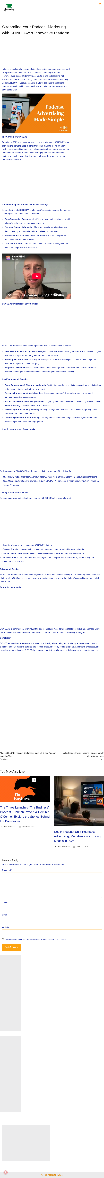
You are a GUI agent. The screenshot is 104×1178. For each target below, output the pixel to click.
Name (5, 902)
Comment (7, 870)
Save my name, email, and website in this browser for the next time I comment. (36, 939)
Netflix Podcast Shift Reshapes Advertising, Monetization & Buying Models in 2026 (77, 836)
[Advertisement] (36, 53)
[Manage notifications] (6, 1172)
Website (5, 927)
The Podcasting (10, 827)
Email (5, 915)
